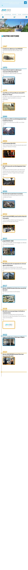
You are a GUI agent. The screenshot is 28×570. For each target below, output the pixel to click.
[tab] (3, 52)
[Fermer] (2, 5)
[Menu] (25, 2)
